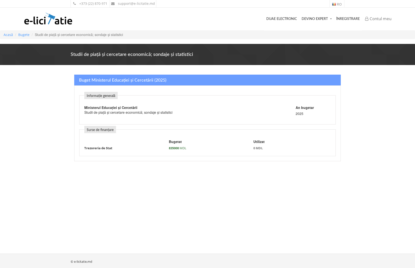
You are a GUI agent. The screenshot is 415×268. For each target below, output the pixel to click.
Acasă (8, 34)
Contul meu (380, 18)
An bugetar (305, 107)
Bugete (24, 34)
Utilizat (259, 141)
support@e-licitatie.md (136, 3)
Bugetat (175, 141)
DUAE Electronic (281, 19)
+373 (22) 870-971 (92, 3)
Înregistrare (348, 19)
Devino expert (315, 19)
